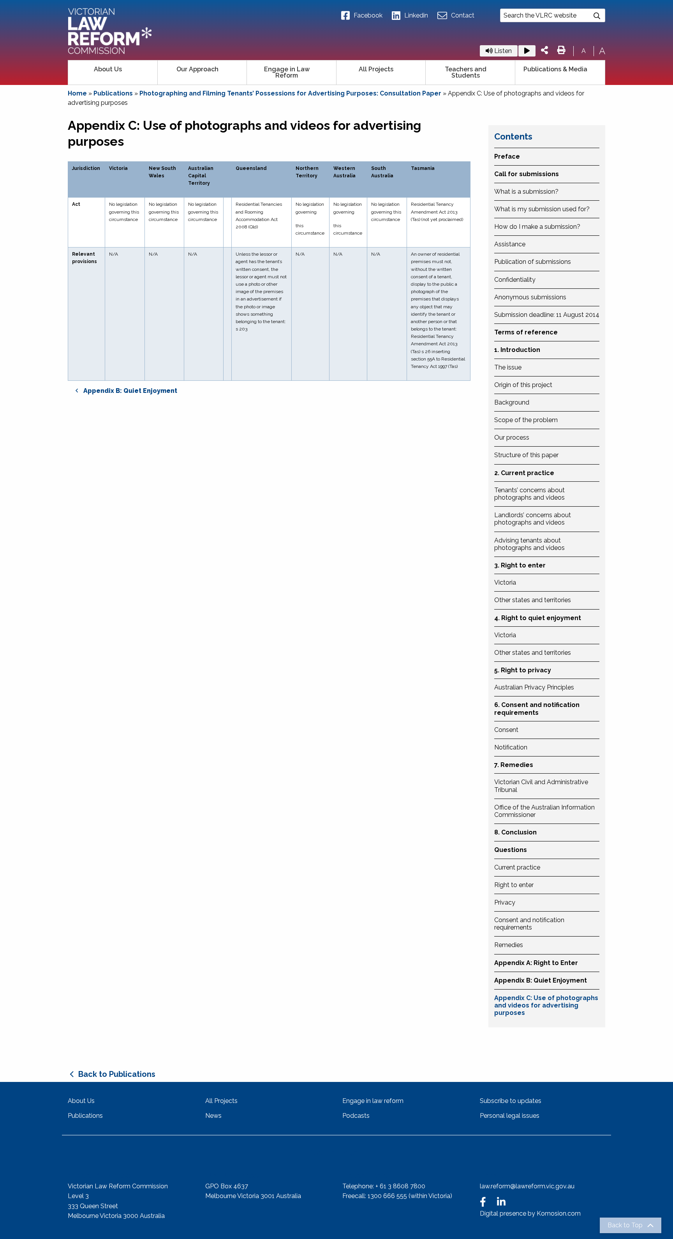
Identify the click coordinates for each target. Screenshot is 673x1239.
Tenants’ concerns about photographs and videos (529, 493)
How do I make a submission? (537, 226)
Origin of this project (523, 385)
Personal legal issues (509, 1115)
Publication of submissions (532, 261)
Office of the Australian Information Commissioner (544, 811)
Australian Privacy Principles (534, 687)
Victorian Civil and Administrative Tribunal (541, 785)
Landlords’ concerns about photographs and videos (532, 518)
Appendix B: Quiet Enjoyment (540, 980)
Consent (506, 730)
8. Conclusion (515, 832)
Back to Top (625, 1225)
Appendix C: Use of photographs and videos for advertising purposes (546, 1005)
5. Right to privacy (522, 670)
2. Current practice (524, 473)
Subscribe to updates (510, 1101)
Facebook (368, 15)
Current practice (517, 867)
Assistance (509, 244)
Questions (510, 850)
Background (511, 402)
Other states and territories (532, 600)
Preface (507, 156)
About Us (108, 69)
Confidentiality (515, 279)
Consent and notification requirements (529, 923)
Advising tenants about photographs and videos (529, 544)
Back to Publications (116, 1074)
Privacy (504, 902)
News (213, 1115)
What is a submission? (526, 191)
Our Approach (197, 69)
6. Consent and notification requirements (537, 708)
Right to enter (514, 885)
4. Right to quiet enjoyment (537, 618)
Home (77, 93)
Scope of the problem (526, 420)
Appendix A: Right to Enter (536, 963)
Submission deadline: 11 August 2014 (546, 314)
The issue (507, 367)
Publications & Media (555, 69)
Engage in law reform (372, 1101)
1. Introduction (517, 349)
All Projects (376, 69)
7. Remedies (513, 765)
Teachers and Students (465, 72)
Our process (511, 437)
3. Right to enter (520, 565)
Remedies (508, 945)
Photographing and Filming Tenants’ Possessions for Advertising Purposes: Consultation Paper (290, 93)
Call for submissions (526, 174)
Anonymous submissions (530, 297)
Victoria (505, 582)
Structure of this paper (526, 455)
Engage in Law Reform (287, 72)
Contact (462, 15)
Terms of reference (526, 332)
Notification (510, 747)
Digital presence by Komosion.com (530, 1213)
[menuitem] (113, 72)
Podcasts (356, 1115)
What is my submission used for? (542, 209)
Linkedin (416, 15)
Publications (113, 93)
